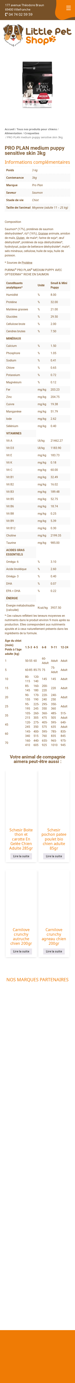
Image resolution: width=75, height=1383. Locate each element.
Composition (13, 222)
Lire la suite (21, 856)
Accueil (9, 129)
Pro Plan (37, 185)
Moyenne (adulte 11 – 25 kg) (50, 208)
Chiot (35, 200)
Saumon (37, 193)
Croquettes (31, 133)
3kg (34, 178)
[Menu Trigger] (69, 8)
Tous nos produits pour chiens (37, 129)
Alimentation (13, 133)
